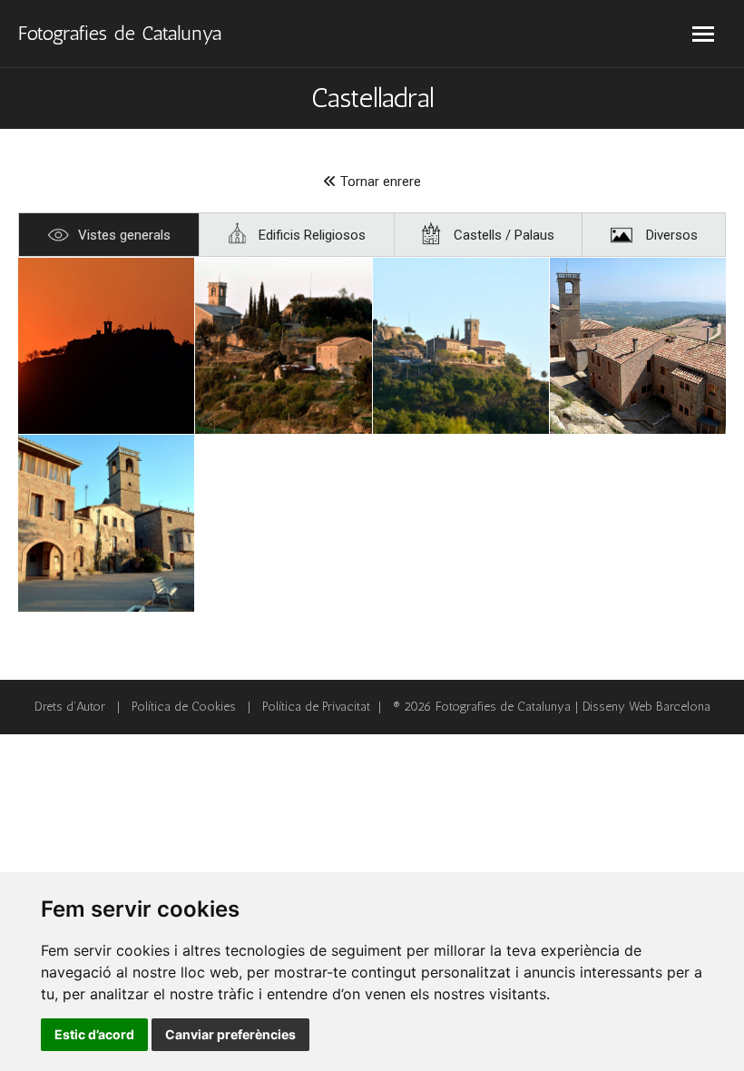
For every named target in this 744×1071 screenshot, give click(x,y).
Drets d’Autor (69, 706)
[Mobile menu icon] (703, 34)
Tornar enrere (379, 181)
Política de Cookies (184, 706)
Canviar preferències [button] (230, 1034)
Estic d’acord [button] (94, 1034)
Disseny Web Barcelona (646, 706)
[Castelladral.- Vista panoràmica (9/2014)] (106, 346)
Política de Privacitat (316, 706)
